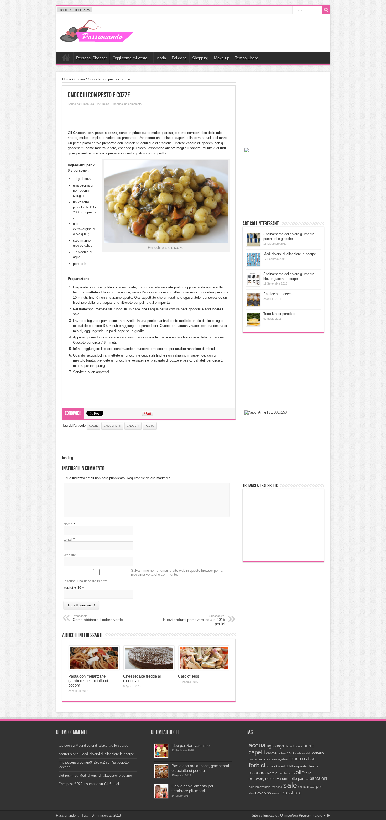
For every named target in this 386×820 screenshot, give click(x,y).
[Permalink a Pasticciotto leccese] (253, 305)
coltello (318, 753)
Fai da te (179, 58)
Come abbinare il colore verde (98, 618)
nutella (283, 773)
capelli (257, 752)
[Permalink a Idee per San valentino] (161, 757)
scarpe (314, 786)
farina (295, 758)
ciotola (282, 753)
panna (303, 779)
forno (270, 766)
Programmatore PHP (314, 815)
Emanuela (87, 103)
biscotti (289, 746)
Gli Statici (111, 784)
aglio (271, 746)
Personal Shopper (91, 58)
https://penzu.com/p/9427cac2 (82, 762)
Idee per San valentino (190, 745)
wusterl (276, 793)
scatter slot (67, 754)
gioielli (289, 766)
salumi (302, 786)
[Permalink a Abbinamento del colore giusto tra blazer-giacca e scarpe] (253, 285)
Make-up (221, 58)
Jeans (313, 766)
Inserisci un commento (127, 103)
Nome (68, 524)
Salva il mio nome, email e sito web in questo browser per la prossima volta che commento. (176, 572)
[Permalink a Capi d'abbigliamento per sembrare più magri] (161, 797)
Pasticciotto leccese (278, 294)
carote (271, 753)
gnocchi (133, 425)
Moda (161, 58)
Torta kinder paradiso (279, 314)
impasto (300, 766)
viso (267, 793)
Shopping (200, 58)
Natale (272, 773)
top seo (64, 745)
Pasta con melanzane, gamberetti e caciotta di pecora (88, 680)
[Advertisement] (148, 117)
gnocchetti (112, 425)
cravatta (263, 759)
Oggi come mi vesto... (131, 58)
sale (290, 785)
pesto (149, 425)
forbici (257, 765)
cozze (93, 425)
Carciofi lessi (189, 676)
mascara (257, 772)
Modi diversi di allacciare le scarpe (289, 254)
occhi (291, 773)
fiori (311, 758)
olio (300, 772)
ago (280, 746)
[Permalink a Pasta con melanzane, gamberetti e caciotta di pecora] (94, 669)
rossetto (277, 786)
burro (308, 746)
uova (259, 793)
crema (273, 759)
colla (290, 753)
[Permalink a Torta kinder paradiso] (253, 325)
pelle (251, 786)
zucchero (291, 792)
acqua (257, 745)
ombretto (289, 779)
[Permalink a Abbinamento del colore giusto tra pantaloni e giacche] (253, 245)
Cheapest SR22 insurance (78, 784)
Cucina (79, 79)
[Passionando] (96, 38)
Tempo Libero (246, 58)
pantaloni (318, 778)
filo (304, 759)
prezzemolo (262, 786)
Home (66, 58)
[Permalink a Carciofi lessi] (204, 669)
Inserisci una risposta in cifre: (86, 581)
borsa (298, 746)
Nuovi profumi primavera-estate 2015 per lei (194, 620)
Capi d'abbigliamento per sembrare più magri (192, 788)
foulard (280, 766)
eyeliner (283, 759)
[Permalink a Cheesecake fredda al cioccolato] (149, 669)
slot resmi (66, 775)
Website (70, 555)
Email (68, 539)
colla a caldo (303, 753)
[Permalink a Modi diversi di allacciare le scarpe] (253, 265)
